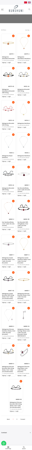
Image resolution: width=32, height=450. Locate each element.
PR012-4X (26, 86)
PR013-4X (11, 120)
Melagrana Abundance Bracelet (8, 57)
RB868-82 (19, 399)
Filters (4, 30)
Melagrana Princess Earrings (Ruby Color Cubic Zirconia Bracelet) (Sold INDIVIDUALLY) (24, 332)
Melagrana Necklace (24, 123)
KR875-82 (11, 86)
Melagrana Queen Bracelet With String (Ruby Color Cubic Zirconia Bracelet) (8, 296)
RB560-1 (27, 185)
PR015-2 (11, 153)
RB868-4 (11, 363)
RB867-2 (26, 255)
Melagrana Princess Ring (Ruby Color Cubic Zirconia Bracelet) (23, 369)
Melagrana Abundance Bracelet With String (8, 91)
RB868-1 (27, 291)
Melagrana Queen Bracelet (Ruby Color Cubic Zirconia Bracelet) (8, 260)
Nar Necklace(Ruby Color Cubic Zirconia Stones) (8, 223)
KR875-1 (11, 54)
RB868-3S (26, 326)
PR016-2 (27, 153)
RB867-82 (11, 291)
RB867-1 (11, 255)
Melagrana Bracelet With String (24, 90)
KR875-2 (26, 54)
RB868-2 (11, 326)
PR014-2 (27, 120)
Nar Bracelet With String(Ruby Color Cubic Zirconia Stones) (23, 224)
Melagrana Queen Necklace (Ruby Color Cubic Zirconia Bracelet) (24, 260)
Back (8, 419)
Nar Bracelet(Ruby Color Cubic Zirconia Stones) (24, 189)
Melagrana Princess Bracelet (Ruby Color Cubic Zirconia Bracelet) (24, 296)
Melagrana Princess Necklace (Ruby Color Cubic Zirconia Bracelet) (8, 331)
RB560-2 (11, 219)
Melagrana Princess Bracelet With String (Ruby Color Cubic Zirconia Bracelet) (8, 369)
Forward (23, 419)
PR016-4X (11, 185)
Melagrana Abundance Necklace (24, 57)
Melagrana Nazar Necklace (7, 156)
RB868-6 (26, 363)
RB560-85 (26, 219)
